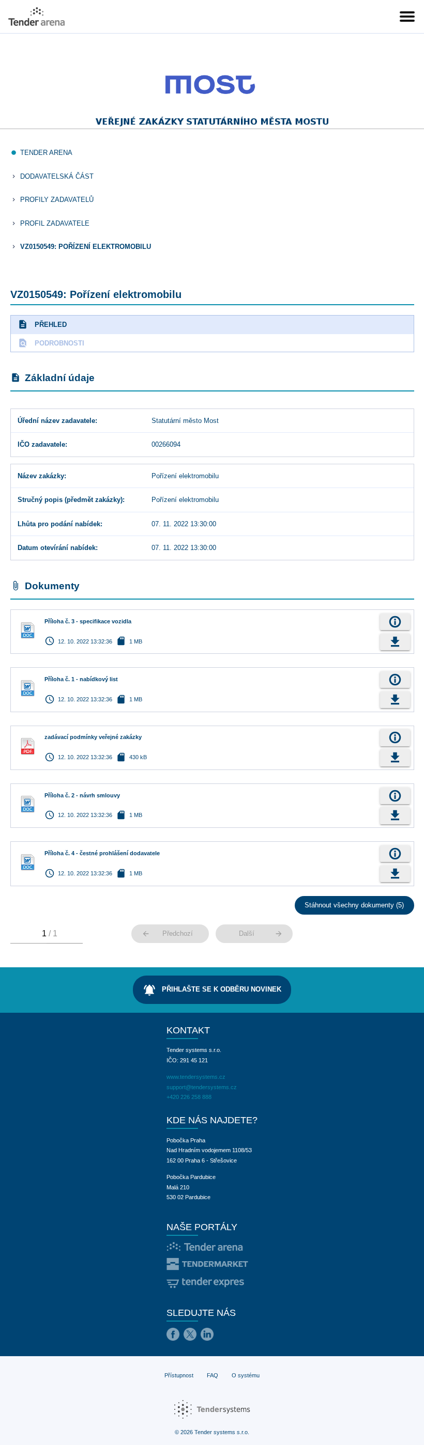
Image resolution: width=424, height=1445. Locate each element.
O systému (246, 1375)
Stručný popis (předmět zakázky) (70, 500)
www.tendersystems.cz (195, 1077)
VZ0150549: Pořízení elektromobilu (85, 246)
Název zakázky (41, 476)
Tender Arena (46, 152)
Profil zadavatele (54, 223)
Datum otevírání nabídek (57, 548)
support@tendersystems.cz (201, 1087)
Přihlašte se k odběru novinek (212, 990)
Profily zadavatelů (57, 199)
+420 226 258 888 (188, 1097)
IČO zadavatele (41, 444)
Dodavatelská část (57, 176)
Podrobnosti (51, 343)
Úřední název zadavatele (56, 421)
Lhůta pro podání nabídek (59, 524)
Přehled (42, 324)
